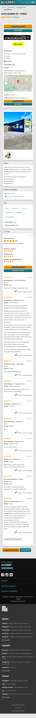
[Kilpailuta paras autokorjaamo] (8, 2)
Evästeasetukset (19, 597)
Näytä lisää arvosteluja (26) (13, 539)
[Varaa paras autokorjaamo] (6, 565)
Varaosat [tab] (24, 208)
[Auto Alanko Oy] (18, 131)
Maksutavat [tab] (8, 212)
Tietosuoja (12, 597)
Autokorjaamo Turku (21, 7)
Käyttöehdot (6, 597)
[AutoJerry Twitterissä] (11, 575)
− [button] (6, 79)
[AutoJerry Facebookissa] (3, 575)
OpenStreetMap (23, 90)
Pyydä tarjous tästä (18, 26)
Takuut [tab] (7, 208)
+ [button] (6, 77)
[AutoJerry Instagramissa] (7, 575)
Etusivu (4, 7)
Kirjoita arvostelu (18, 270)
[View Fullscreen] (6, 83)
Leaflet (17, 90)
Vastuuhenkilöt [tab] (9, 217)
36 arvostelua (15, 17)
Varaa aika (17, 30)
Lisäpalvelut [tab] (15, 208)
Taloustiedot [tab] (18, 212)
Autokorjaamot (11, 7)
